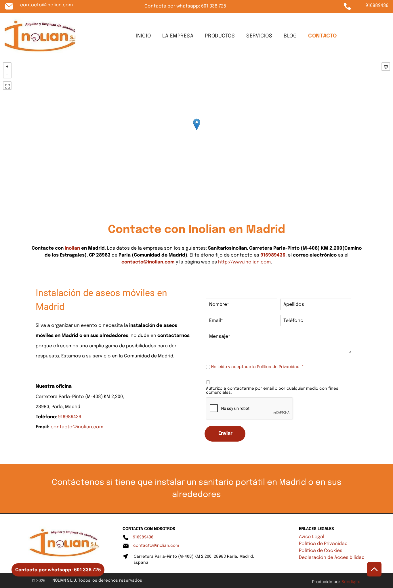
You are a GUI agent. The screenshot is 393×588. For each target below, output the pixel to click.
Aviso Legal (311, 536)
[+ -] (196, 130)
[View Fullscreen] (7, 85)
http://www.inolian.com (244, 262)
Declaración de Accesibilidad (332, 557)
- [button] (7, 74)
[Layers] (386, 66)
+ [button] (7, 66)
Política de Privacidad (278, 367)
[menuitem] (143, 36)
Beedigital (351, 582)
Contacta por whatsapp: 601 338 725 (185, 6)
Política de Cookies (320, 550)
